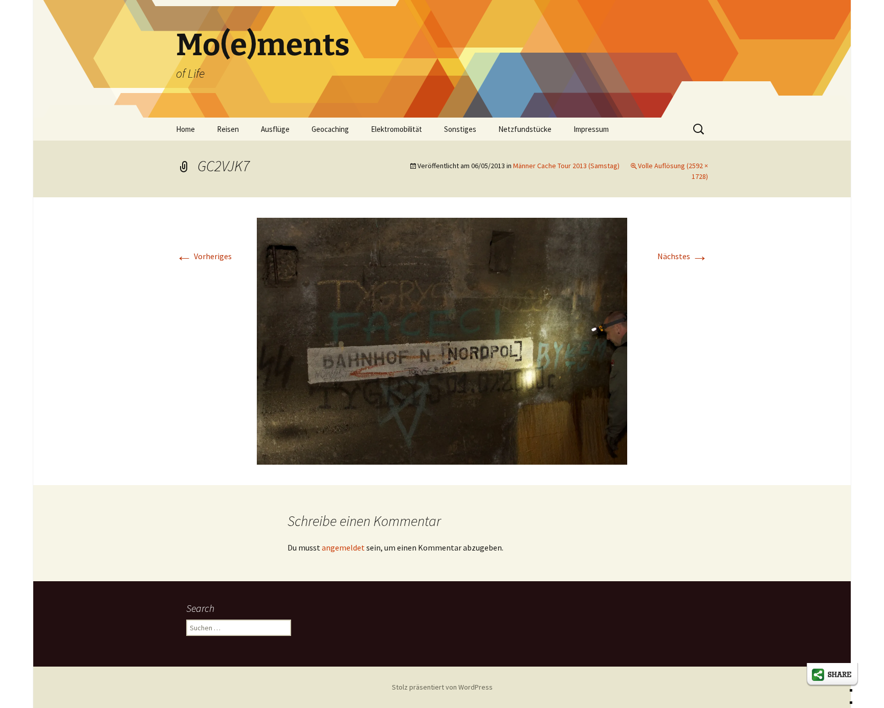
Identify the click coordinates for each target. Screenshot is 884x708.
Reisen (228, 129)
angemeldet (343, 547)
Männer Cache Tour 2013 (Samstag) (566, 165)
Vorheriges (204, 256)
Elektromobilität (396, 129)
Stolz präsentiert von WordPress (442, 687)
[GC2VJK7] (442, 340)
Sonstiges (460, 129)
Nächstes (682, 256)
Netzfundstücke (524, 129)
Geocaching (330, 129)
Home (185, 129)
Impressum (591, 129)
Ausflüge (275, 129)
